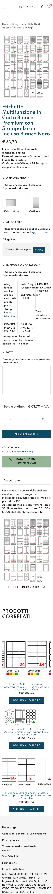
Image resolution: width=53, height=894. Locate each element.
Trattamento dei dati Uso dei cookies (19, 848)
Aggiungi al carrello (26, 434)
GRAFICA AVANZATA (27, 326)
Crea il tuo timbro (13, 869)
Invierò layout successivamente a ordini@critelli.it (30, 289)
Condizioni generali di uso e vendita (24, 834)
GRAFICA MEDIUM (10, 326)
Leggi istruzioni (39, 232)
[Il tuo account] (42, 7)
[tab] (26, 480)
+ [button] (42, 419)
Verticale (34, 211)
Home (5, 24)
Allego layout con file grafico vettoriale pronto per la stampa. (10, 300)
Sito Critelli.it (10, 856)
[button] (46, 39)
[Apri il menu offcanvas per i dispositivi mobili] (4, 7)
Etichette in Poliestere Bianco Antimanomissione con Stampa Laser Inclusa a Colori (26, 732)
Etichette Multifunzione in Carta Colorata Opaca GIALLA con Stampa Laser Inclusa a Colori (26, 687)
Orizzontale (11, 211)
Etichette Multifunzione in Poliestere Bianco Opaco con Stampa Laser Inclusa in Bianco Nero (26, 796)
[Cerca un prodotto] (35, 7)
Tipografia (18, 24)
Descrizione (12, 480)
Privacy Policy (10, 840)
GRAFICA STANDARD (44, 286)
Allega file (9, 239)
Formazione (9, 863)
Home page (9, 827)
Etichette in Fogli (23, 27)
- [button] (10, 419)
